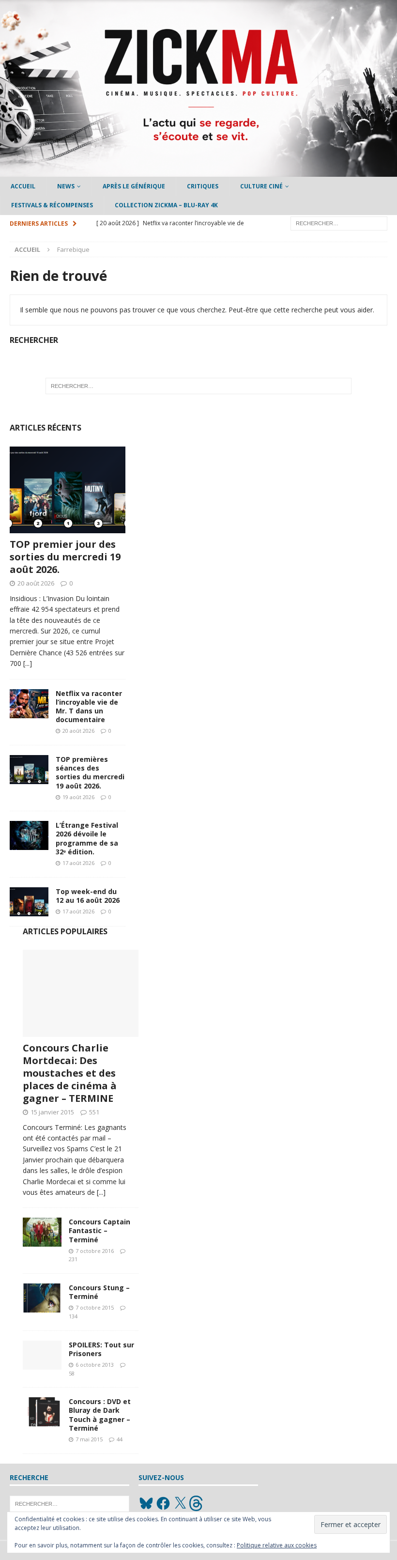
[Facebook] (163, 1503)
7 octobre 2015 (95, 1307)
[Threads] (197, 1503)
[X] (180, 1503)
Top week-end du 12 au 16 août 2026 (88, 896)
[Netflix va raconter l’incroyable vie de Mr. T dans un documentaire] (29, 703)
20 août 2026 (35, 583)
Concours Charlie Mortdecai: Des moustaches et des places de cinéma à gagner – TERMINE (70, 1073)
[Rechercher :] (338, 222)
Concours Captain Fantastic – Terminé (99, 1230)
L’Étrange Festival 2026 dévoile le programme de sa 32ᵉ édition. (87, 838)
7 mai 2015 (89, 1439)
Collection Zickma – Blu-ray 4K (166, 205)
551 (94, 1112)
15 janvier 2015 (52, 1112)
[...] (27, 663)
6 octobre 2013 (95, 1364)
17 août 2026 (78, 862)
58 (72, 1373)
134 (73, 1316)
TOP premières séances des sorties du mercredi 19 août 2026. (90, 772)
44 (119, 1439)
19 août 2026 (78, 797)
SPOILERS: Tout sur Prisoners (101, 1349)
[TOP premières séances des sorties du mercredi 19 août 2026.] (29, 769)
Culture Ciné (261, 186)
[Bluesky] (146, 1503)
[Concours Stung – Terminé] (42, 1298)
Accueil (23, 186)
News (66, 186)
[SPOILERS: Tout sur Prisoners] (42, 1355)
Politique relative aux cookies (277, 1545)
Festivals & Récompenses (52, 205)
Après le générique (134, 186)
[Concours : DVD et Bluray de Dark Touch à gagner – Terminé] (42, 1411)
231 (73, 1259)
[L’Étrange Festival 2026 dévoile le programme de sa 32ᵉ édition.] (29, 835)
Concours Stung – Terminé (99, 1292)
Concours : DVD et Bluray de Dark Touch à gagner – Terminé (100, 1415)
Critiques (202, 186)
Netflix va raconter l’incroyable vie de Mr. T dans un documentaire (89, 707)
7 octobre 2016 (95, 1250)
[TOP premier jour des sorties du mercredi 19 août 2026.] (67, 490)
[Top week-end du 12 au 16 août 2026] (29, 901)
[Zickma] (198, 171)
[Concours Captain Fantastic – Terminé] (42, 1232)
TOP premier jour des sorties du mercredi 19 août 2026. (65, 557)
